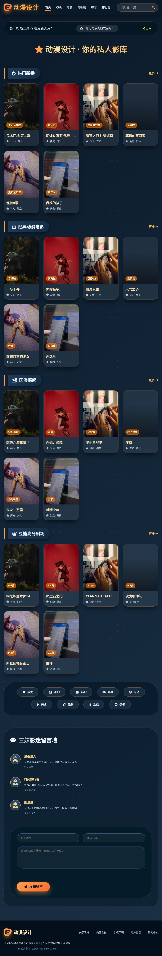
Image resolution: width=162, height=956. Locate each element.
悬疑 (110, 692)
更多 (152, 73)
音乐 (70, 704)
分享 (148, 28)
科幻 (84, 692)
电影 (69, 7)
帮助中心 (153, 932)
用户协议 (136, 932)
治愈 (96, 704)
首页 (48, 7)
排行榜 (106, 7)
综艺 (94, 7)
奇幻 (57, 692)
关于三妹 (84, 932)
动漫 (59, 7)
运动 (136, 692)
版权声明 (119, 932)
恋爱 (30, 692)
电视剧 (82, 7)
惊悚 (122, 704)
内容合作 (101, 932)
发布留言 (36, 886)
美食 (44, 704)
